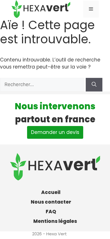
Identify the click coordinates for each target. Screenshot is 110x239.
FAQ (51, 211)
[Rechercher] (94, 84)
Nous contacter (51, 202)
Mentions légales (55, 221)
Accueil (50, 192)
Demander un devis (55, 132)
